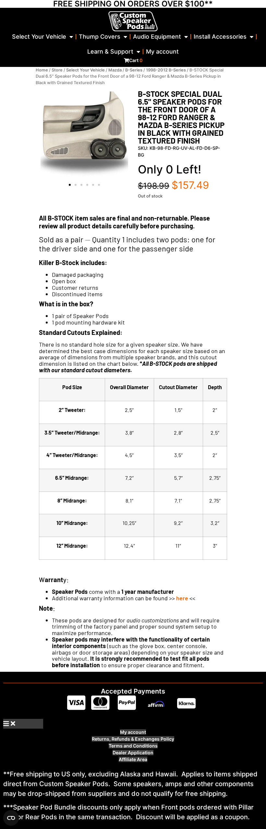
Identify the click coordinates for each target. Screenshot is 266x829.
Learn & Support (110, 51)
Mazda (115, 70)
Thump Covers (99, 36)
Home (42, 70)
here (182, 598)
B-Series (133, 70)
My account (162, 51)
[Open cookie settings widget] (11, 818)
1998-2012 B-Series (166, 70)
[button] (70, 185)
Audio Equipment (157, 36)
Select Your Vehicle (39, 36)
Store (57, 70)
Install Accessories (220, 36)
